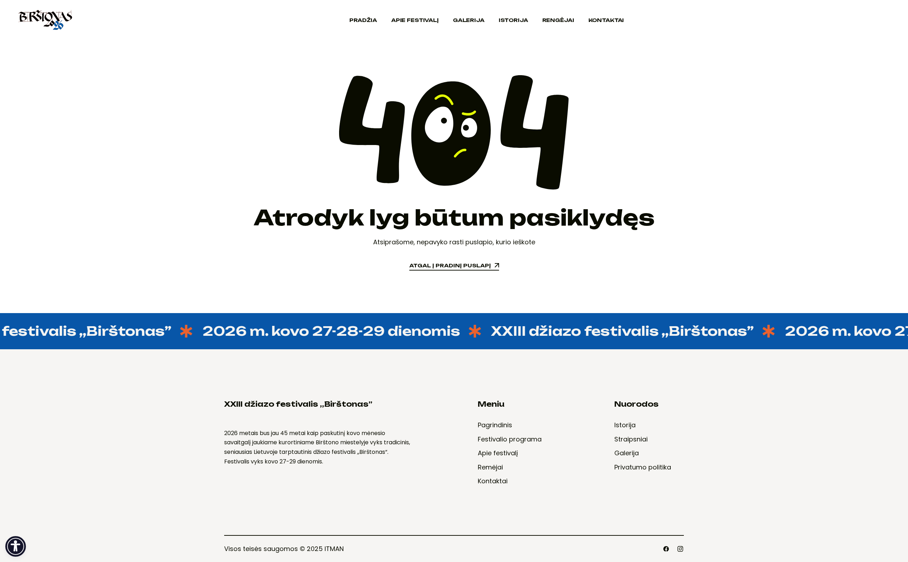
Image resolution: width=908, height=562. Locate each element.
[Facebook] (666, 548)
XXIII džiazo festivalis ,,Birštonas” (614, 331)
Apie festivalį (415, 20)
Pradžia (363, 20)
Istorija (513, 20)
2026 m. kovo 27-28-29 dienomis (323, 331)
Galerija (469, 20)
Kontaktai (606, 20)
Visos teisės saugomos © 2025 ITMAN (284, 548)
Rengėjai (558, 20)
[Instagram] (680, 548)
